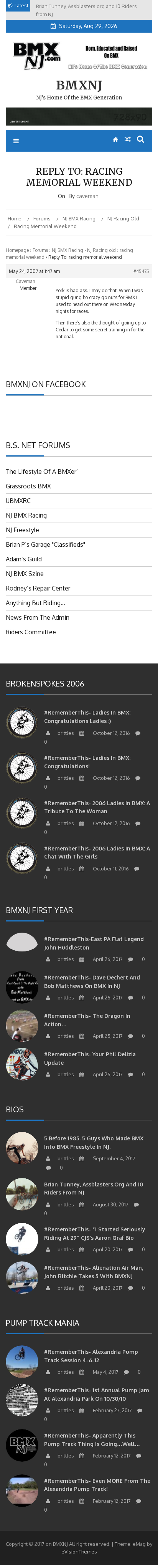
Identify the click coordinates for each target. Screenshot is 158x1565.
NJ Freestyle (22, 530)
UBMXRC (18, 501)
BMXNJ (79, 85)
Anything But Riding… (35, 603)
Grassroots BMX (28, 486)
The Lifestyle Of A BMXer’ (42, 471)
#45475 (141, 271)
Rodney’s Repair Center (38, 588)
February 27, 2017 (112, 1410)
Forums (40, 250)
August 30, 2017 (110, 1204)
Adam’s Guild (24, 559)
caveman (87, 196)
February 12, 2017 (111, 1456)
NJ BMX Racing (67, 250)
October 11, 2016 (110, 868)
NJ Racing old (101, 250)
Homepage (17, 250)
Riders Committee (31, 632)
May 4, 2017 (105, 1372)
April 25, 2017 (107, 997)
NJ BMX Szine (25, 573)
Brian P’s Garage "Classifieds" (45, 544)
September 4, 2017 (113, 1158)
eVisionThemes (79, 1551)
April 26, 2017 (107, 959)
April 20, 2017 (107, 1249)
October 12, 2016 (111, 733)
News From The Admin (37, 617)
